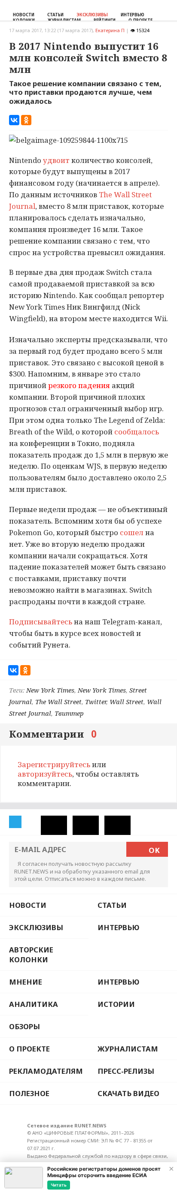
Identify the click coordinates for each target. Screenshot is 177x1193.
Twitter (95, 701)
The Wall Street (58, 701)
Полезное (29, 1093)
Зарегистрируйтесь (54, 764)
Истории (116, 1004)
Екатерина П (110, 30)
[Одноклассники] (26, 120)
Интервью (132, 15)
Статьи (55, 15)
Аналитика (33, 1004)
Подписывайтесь (40, 622)
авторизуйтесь (45, 774)
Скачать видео (128, 1093)
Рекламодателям (46, 1071)
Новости (23, 15)
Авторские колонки (31, 954)
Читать (59, 1184)
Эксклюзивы (92, 15)
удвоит (57, 160)
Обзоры (24, 1026)
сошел (132, 532)
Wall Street (126, 701)
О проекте (29, 1049)
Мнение (25, 982)
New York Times (50, 690)
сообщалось (136, 432)
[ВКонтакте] (14, 120)
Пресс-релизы (126, 1071)
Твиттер (69, 713)
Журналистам (128, 1049)
